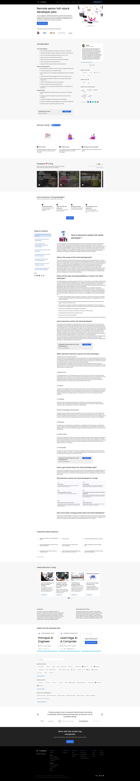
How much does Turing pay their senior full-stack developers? (42, 269)
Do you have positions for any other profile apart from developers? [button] (94, 551)
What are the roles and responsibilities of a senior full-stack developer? (42, 245)
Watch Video (57, 125)
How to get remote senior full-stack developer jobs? (41, 259)
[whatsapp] (95, 102)
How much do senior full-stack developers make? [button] (49, 539)
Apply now (67, 111)
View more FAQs (40, 556)
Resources (73, 2)
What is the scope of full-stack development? (42, 240)
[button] (91, 52)
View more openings (91, 642)
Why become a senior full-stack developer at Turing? (42, 264)
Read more (44, 594)
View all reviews (99, 167)
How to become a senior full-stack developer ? (42, 235)
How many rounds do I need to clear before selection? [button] (70, 545)
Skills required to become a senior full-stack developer (42, 255)
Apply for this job (42, 23)
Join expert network (97, 2)
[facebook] (88, 102)
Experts (78, 2)
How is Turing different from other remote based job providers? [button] (49, 545)
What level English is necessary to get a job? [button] (93, 545)
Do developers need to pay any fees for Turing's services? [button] (48, 551)
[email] (98, 102)
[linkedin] (90, 102)
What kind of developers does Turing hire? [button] (94, 538)
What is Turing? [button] (65, 538)
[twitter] (93, 102)
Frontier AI (57, 2)
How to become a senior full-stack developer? (42, 250)
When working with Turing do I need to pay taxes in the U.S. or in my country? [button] (71, 551)
